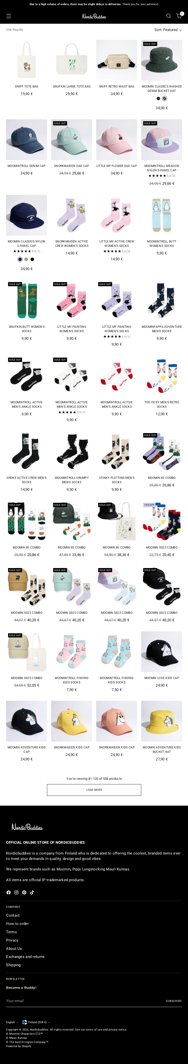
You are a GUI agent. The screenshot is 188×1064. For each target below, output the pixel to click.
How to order (17, 923)
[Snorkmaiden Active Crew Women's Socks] (71, 215)
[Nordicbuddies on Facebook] (9, 893)
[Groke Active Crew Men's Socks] (26, 451)
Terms (11, 932)
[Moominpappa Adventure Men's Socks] (161, 300)
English (10, 1022)
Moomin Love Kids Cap (161, 678)
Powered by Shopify (18, 1046)
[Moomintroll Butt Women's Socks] (161, 215)
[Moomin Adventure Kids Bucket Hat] (161, 721)
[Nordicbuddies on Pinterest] (25, 893)
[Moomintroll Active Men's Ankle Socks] (26, 376)
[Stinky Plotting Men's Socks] (116, 451)
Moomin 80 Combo (162, 478)
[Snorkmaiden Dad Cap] (71, 139)
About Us (14, 948)
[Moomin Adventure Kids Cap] (26, 721)
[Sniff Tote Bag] (26, 60)
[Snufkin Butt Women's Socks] (26, 300)
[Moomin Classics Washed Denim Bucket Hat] (161, 60)
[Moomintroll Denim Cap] (26, 139)
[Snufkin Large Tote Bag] (71, 60)
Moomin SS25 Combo (161, 547)
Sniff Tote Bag (26, 86)
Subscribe (174, 1001)
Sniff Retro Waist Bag (116, 86)
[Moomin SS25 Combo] (161, 521)
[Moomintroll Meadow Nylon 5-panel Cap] (161, 139)
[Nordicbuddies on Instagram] (17, 893)
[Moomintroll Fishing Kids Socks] (71, 651)
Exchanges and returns (25, 956)
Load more (94, 789)
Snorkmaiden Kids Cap (72, 747)
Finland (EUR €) (37, 1022)
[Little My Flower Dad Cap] (116, 139)
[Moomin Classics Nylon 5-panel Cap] (26, 215)
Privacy (12, 940)
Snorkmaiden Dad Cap (71, 166)
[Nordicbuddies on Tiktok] (32, 893)
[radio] (158, 98)
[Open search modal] (169, 16)
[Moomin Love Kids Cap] (161, 651)
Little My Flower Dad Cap (116, 166)
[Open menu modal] (9, 16)
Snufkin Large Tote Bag (72, 86)
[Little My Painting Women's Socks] (71, 300)
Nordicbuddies (39, 1029)
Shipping (13, 965)
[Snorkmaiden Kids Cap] (71, 721)
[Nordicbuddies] (94, 16)
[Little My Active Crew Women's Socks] (116, 215)
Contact (13, 915)
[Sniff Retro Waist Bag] (116, 60)
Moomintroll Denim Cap (27, 166)
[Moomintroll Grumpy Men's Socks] (71, 451)
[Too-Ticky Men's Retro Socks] (161, 376)
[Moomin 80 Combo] (161, 451)
